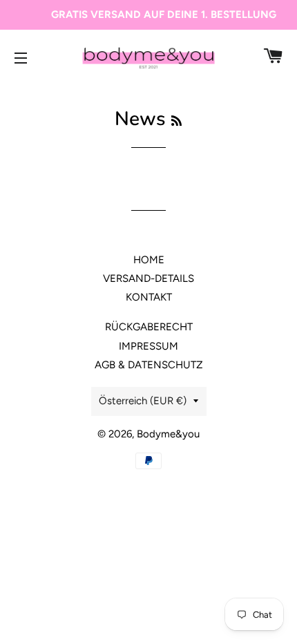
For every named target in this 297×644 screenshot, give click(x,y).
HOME (148, 260)
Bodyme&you (168, 434)
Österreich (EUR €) (142, 401)
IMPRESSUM (148, 346)
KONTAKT (149, 297)
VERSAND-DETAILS (148, 278)
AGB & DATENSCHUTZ (149, 365)
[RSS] (176, 121)
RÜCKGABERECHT (149, 327)
